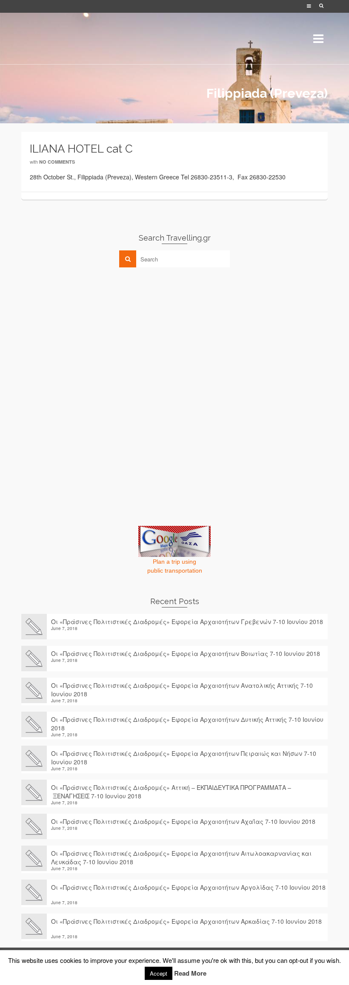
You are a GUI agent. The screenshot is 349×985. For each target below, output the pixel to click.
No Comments (57, 162)
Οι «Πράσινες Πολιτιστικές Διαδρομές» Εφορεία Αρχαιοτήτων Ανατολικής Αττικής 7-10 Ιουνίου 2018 (182, 689)
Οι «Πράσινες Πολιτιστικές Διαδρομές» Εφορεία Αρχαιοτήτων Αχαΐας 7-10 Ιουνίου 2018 (183, 821)
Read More (190, 973)
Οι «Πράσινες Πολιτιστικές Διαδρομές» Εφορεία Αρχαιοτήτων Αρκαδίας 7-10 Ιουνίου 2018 (186, 925)
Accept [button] (158, 973)
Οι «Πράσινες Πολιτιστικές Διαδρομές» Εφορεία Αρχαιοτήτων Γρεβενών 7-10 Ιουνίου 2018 (187, 621)
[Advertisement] (85, 333)
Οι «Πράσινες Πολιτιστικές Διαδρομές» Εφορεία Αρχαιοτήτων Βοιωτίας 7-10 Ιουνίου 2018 (185, 653)
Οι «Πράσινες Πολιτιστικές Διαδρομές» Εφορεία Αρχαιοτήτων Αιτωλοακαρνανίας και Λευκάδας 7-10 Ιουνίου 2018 (181, 857)
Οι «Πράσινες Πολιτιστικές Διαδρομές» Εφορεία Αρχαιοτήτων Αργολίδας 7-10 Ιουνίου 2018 (188, 891)
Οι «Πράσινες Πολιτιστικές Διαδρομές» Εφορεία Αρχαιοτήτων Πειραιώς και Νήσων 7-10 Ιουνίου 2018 (183, 757)
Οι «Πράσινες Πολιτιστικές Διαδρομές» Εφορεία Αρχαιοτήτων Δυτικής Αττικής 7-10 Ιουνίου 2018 (187, 723)
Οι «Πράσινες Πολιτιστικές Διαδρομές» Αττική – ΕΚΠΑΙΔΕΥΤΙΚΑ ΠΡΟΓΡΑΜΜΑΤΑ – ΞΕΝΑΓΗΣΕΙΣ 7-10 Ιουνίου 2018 (171, 791)
